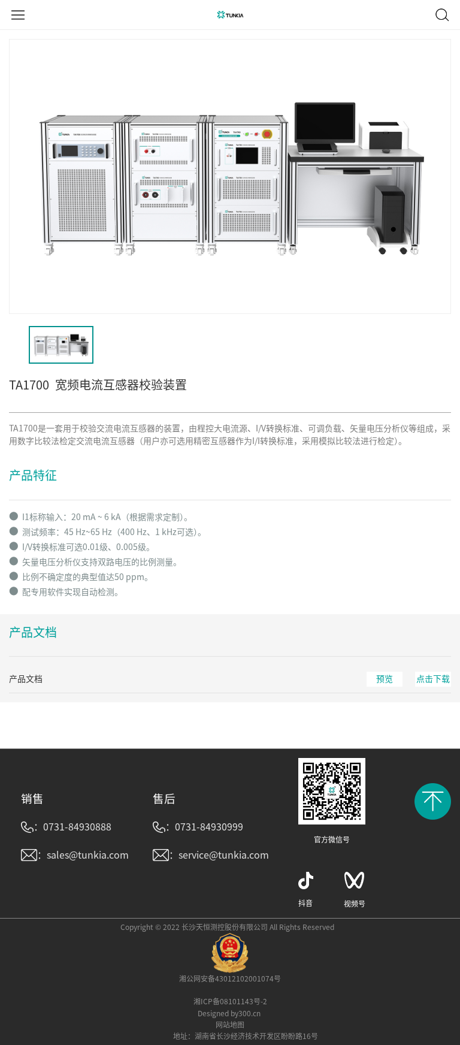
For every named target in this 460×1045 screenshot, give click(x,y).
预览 (384, 679)
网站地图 (230, 1024)
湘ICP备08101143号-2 (230, 1001)
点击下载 (433, 679)
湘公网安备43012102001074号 (230, 978)
